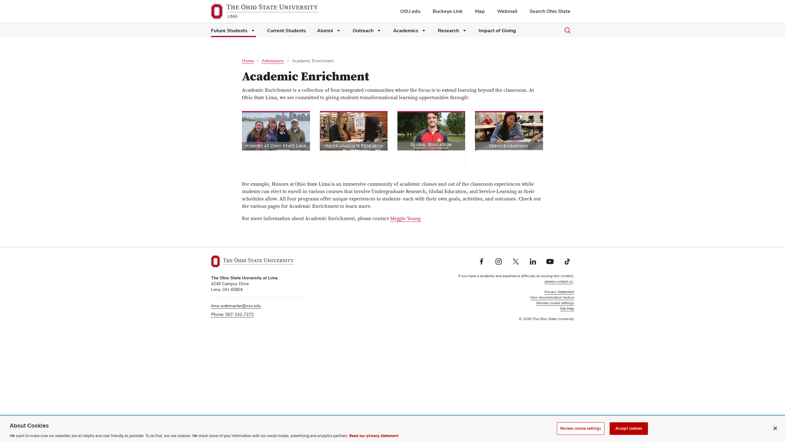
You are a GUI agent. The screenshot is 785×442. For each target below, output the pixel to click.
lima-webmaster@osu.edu (236, 305)
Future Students (229, 30)
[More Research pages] (463, 32)
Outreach (363, 30)
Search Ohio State (550, 11)
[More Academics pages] (422, 32)
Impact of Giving (497, 30)
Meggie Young (405, 218)
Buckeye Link (448, 11)
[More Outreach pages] (377, 32)
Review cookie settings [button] (555, 302)
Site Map (567, 308)
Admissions (273, 61)
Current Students (286, 30)
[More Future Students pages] (251, 32)
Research (448, 30)
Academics (405, 30)
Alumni (325, 30)
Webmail (507, 11)
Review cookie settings (580, 428)
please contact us (559, 281)
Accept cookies (628, 428)
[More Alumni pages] (337, 32)
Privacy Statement (559, 291)
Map (480, 11)
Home (248, 61)
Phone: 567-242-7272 (232, 314)
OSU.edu (410, 11)
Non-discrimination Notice (552, 297)
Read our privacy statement (373, 435)
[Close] (775, 428)
